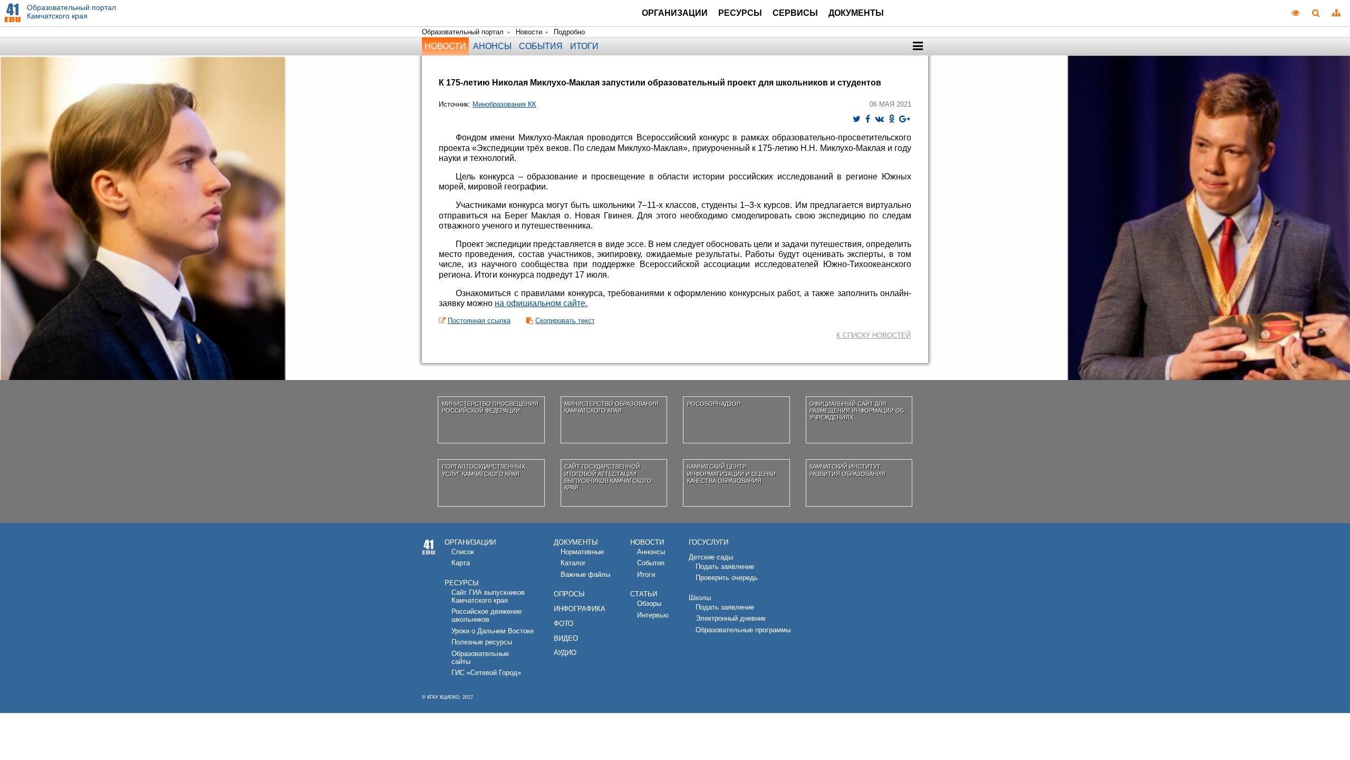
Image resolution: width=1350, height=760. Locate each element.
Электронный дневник (731, 618)
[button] (918, 46)
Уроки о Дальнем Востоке (492, 631)
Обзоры (649, 603)
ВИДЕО (566, 638)
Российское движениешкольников (486, 615)
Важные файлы (585, 574)
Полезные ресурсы (481, 642)
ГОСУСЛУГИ (708, 542)
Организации (675, 12)
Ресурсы (740, 12)
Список (462, 552)
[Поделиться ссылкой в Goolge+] (904, 119)
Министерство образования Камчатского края (611, 407)
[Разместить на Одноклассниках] (891, 119)
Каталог (573, 563)
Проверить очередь (727, 578)
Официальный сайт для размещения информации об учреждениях (856, 411)
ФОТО (563, 624)
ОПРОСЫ (569, 594)
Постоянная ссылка (479, 321)
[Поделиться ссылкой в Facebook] (868, 119)
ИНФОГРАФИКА (579, 609)
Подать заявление (725, 567)
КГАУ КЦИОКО (443, 697)
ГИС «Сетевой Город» (486, 673)
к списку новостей (873, 335)
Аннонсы (651, 552)
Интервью (653, 615)
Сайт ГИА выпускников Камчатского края (488, 596)
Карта (460, 563)
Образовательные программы (743, 630)
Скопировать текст (565, 321)
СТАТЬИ (643, 594)
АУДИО (565, 653)
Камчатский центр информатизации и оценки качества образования (731, 473)
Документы (856, 12)
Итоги (584, 46)
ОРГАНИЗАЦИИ (470, 542)
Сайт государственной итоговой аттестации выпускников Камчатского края (608, 477)
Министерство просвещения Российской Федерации (490, 407)
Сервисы (795, 12)
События (541, 46)
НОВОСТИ (647, 542)
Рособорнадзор (713, 404)
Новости (529, 32)
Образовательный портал (463, 32)
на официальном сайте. (541, 303)
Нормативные (582, 552)
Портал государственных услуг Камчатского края (483, 470)
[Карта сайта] (1336, 12)
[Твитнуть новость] (857, 119)
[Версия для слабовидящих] (1295, 12)
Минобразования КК (504, 104)
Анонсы (492, 46)
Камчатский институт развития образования (847, 470)
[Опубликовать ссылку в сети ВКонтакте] (879, 119)
